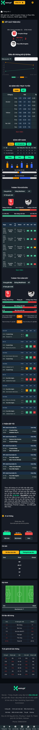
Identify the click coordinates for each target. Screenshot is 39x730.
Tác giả (26, 712)
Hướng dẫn (8, 709)
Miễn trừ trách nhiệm (17, 712)
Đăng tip (18, 2)
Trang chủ (6, 11)
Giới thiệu (7, 712)
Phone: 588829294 (19, 722)
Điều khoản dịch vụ (29, 709)
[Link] (6, 2)
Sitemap (32, 712)
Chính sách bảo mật (17, 709)
